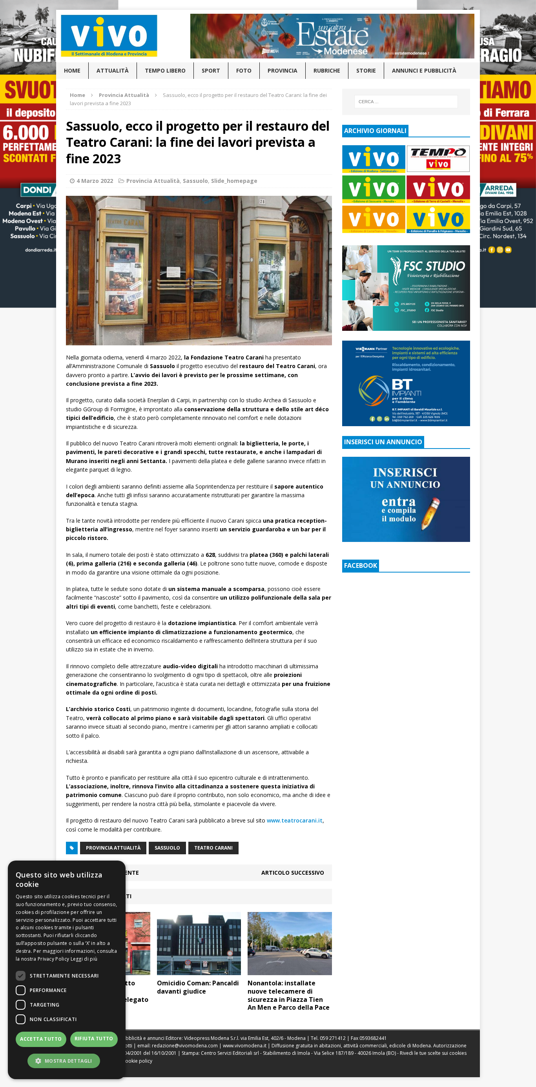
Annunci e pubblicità (424, 70)
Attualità (113, 70)
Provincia (282, 70)
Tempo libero (165, 70)
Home (72, 70)
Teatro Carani (213, 847)
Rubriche (327, 70)
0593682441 (373, 1038)
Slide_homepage (234, 180)
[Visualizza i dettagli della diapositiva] (332, 36)
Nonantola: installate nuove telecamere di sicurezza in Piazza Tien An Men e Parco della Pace (289, 995)
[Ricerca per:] (406, 101)
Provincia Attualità (153, 180)
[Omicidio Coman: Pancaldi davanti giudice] (199, 970)
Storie (366, 70)
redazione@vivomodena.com (185, 1045)
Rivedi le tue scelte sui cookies (433, 1053)
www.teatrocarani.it (295, 820)
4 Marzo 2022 (95, 180)
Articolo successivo (292, 872)
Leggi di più (84, 959)
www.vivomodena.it (244, 1045)
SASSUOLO (167, 847)
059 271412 (333, 1038)
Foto (244, 70)
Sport (211, 70)
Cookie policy (137, 1061)
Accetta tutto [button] (41, 1039)
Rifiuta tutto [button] (94, 1038)
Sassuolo (195, 180)
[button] (67, 1060)
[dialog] (67, 970)
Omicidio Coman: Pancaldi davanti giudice (198, 987)
